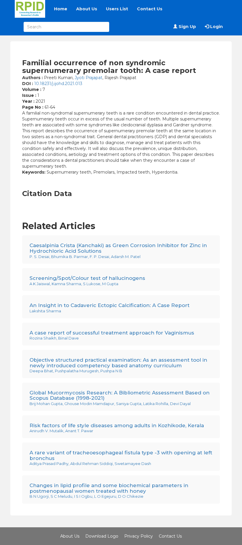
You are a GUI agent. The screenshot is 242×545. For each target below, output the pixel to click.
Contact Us (149, 9)
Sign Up (186, 26)
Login (216, 26)
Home (60, 9)
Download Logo (101, 536)
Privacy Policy (138, 536)
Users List (117, 9)
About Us (86, 9)
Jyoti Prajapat (88, 77)
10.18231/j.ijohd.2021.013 (58, 83)
